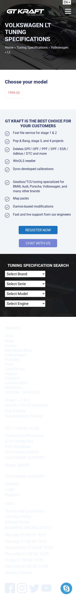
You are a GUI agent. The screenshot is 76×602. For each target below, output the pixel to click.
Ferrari (11, 345)
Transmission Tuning (23, 416)
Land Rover (15, 369)
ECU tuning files (19, 441)
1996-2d (14, 93)
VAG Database (18, 446)
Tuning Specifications (32, 47)
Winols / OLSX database (27, 405)
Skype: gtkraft (17, 465)
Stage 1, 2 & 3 (17, 400)
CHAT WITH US (38, 243)
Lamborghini (16, 383)
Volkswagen (59, 47)
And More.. (14, 387)
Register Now (38, 230)
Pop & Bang (15, 410)
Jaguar (11, 373)
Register (12, 494)
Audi (9, 335)
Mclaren (12, 378)
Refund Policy (17, 522)
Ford (9, 364)
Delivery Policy (18, 516)
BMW (9, 341)
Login (10, 489)
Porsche (12, 359)
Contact (12, 484)
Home (9, 47)
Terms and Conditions (24, 511)
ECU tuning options (22, 452)
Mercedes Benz (19, 350)
